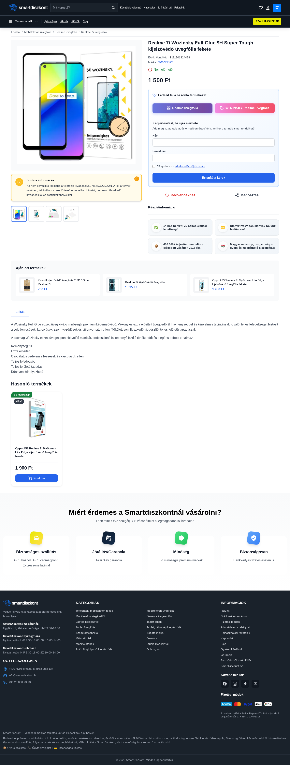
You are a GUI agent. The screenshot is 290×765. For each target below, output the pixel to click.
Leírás (20, 311)
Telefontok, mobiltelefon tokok (94, 610)
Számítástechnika (87, 632)
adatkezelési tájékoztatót (190, 166)
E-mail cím (159, 151)
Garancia (226, 654)
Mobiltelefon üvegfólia (37, 32)
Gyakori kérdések (232, 649)
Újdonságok (50, 21)
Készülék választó (130, 7)
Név (155, 135)
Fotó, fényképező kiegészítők (94, 649)
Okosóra (152, 638)
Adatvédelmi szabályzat (235, 627)
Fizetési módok (230, 621)
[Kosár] (277, 8)
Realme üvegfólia (66, 32)
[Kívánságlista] (260, 7)
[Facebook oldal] (225, 684)
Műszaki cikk (84, 638)
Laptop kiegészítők (87, 621)
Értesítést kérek (213, 177)
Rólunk (225, 610)
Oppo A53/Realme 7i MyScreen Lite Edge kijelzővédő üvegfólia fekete (36, 452)
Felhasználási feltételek (235, 632)
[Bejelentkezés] (268, 7)
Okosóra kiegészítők (159, 616)
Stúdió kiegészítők (158, 643)
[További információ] (136, 178)
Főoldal (15, 32)
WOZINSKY (165, 62)
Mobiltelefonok (85, 643)
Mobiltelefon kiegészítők (91, 616)
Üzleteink (179, 7)
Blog (85, 21)
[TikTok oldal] (245, 684)
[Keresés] (113, 8)
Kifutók (75, 21)
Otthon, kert (154, 649)
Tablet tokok (154, 621)
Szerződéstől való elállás (236, 660)
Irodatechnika (155, 632)
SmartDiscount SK (232, 666)
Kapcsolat (149, 7)
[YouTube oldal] (255, 684)
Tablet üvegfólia (85, 627)
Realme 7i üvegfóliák (94, 32)
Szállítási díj (164, 7)
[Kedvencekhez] (56, 436)
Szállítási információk (234, 616)
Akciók (64, 21)
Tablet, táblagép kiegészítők (164, 627)
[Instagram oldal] (235, 684)
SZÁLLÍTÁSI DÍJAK (267, 21)
